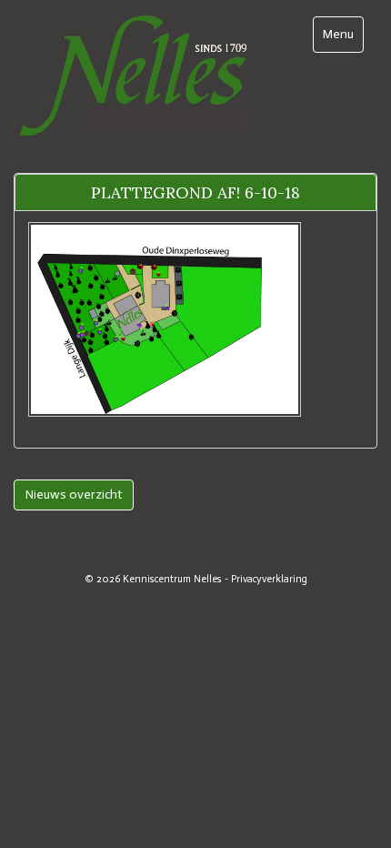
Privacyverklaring (269, 578)
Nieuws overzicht (73, 494)
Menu (343, 33)
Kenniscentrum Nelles (172, 578)
